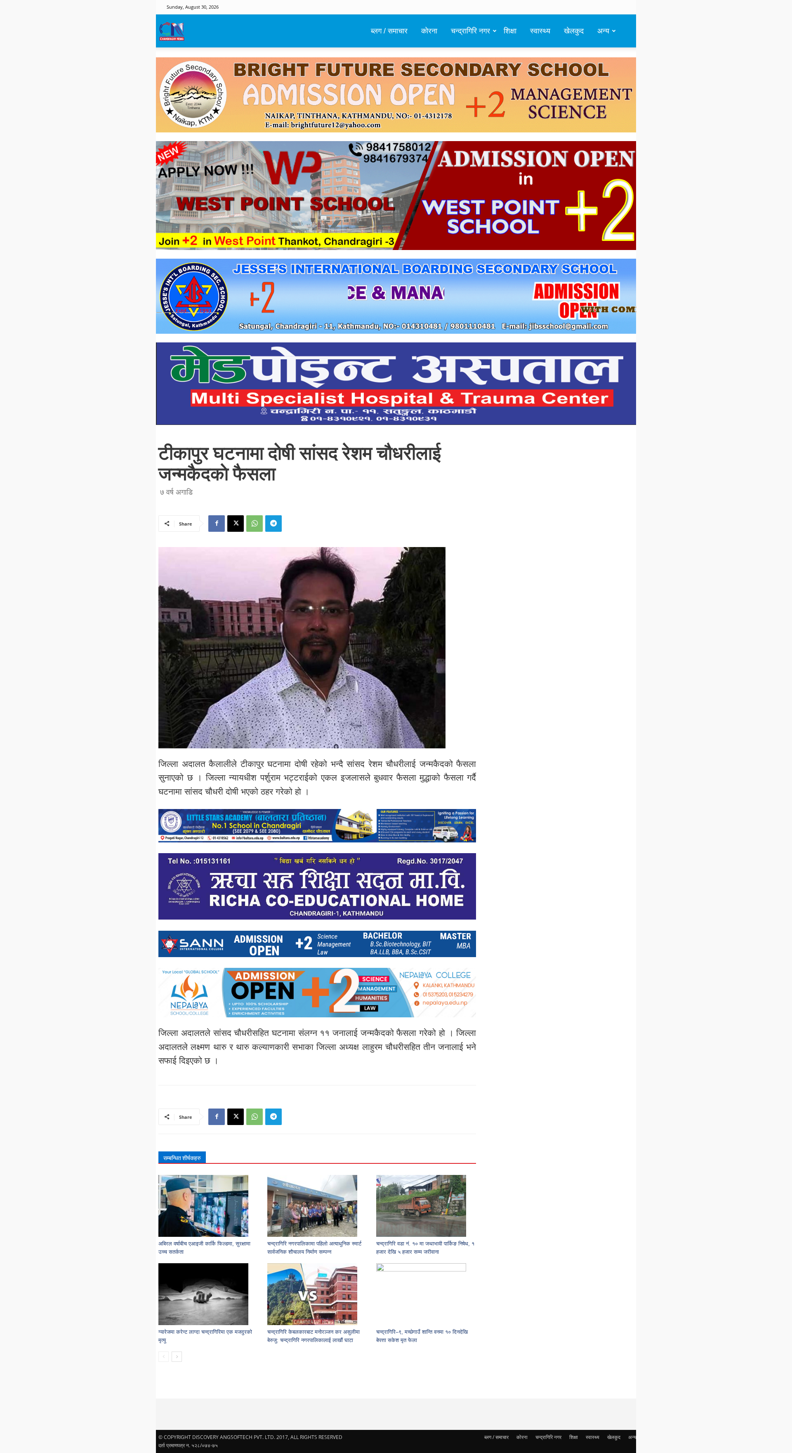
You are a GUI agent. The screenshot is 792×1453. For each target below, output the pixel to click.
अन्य (603, 31)
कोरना (429, 31)
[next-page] (177, 1357)
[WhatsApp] (254, 523)
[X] (235, 523)
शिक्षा (510, 31)
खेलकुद (574, 31)
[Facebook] (216, 523)
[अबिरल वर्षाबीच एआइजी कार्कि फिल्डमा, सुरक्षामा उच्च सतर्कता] (208, 1206)
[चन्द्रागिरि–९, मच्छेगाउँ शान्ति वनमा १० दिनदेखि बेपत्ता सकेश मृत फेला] (426, 1294)
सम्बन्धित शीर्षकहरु (182, 1158)
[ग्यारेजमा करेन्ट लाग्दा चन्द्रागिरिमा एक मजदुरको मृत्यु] (208, 1294)
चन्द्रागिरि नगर (470, 31)
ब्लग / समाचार (389, 31)
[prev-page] (163, 1357)
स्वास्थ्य (540, 31)
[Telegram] (273, 523)
